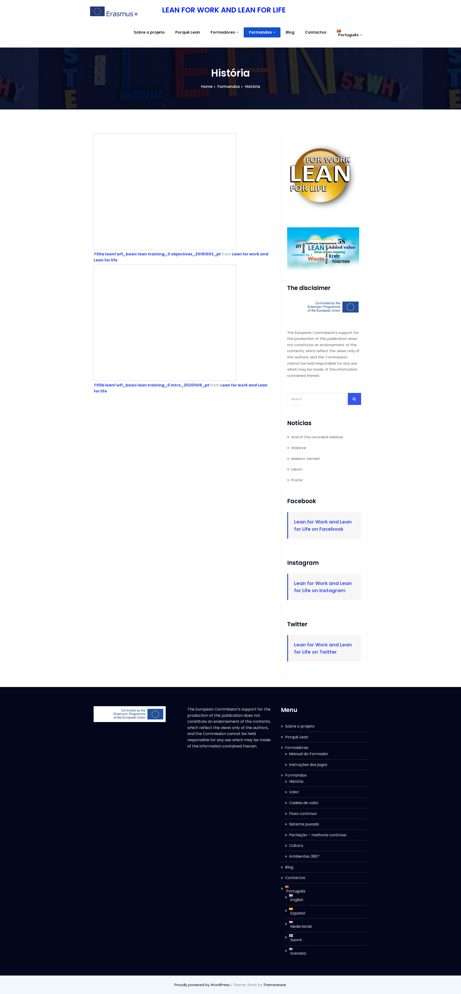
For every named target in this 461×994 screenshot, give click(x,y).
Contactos (315, 32)
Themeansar (274, 984)
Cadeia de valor (304, 803)
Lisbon (296, 469)
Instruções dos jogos (308, 764)
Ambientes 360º (304, 856)
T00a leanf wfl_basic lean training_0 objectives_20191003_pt (157, 254)
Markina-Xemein (305, 458)
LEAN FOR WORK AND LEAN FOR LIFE (224, 10)
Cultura (296, 845)
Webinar (298, 447)
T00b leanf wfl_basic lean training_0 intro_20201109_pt (151, 385)
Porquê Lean (187, 32)
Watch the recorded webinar (317, 437)
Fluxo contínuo (303, 813)
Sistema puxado (304, 824)
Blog (290, 32)
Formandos (260, 32)
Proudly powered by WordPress (202, 984)
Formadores (223, 32)
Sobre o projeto (149, 32)
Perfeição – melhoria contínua (317, 835)
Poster (297, 479)
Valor (294, 792)
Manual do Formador (308, 754)
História (252, 86)
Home (206, 86)
